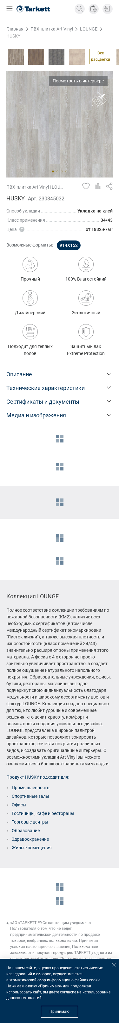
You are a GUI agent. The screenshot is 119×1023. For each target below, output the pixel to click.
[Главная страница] (33, 9)
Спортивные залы (30, 796)
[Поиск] (80, 9)
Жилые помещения (32, 847)
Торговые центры (30, 822)
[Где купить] (94, 9)
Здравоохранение (30, 839)
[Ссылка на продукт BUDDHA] (36, 57)
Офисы (19, 804)
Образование (26, 830)
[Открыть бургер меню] (9, 9)
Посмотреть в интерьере (78, 80)
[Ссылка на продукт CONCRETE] (56, 57)
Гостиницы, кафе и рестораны (43, 813)
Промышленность (31, 787)
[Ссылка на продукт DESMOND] (77, 57)
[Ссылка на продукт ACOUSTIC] (16, 57)
